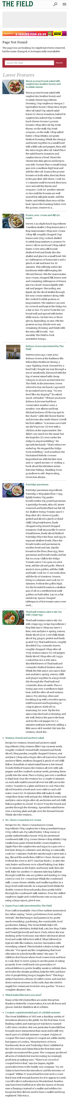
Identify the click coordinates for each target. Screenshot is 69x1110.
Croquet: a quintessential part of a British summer (32, 1012)
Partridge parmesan (37, 484)
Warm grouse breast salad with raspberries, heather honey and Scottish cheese (43, 84)
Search (59, 63)
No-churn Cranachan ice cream (23, 820)
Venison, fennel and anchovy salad (24, 737)
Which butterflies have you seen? (23, 995)
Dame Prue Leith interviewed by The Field (28, 905)
